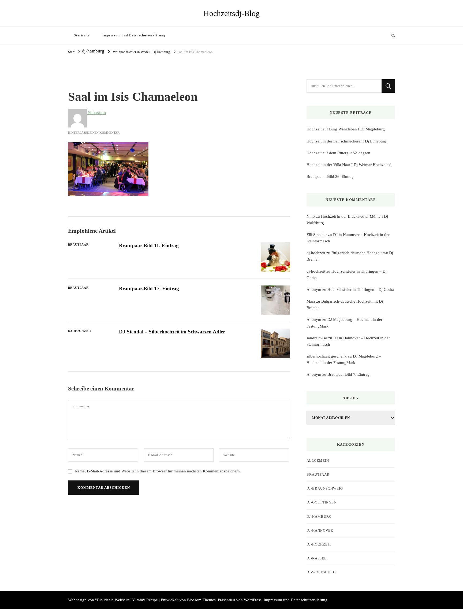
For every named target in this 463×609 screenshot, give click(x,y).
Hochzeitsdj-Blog (231, 13)
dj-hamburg (93, 51)
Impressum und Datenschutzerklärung (133, 35)
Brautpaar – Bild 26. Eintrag (330, 176)
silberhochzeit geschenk (327, 356)
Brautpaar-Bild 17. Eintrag (149, 288)
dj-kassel (317, 558)
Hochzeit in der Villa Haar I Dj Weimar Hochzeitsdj (350, 165)
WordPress (253, 600)
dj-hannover (320, 530)
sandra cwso (317, 338)
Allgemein (318, 460)
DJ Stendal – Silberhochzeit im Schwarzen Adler (172, 331)
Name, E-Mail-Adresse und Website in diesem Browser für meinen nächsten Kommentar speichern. (158, 471)
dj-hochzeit (316, 253)
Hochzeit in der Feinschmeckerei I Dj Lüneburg (346, 141)
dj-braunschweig (325, 488)
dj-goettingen (322, 502)
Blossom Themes (201, 600)
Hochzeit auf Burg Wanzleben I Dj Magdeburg (346, 129)
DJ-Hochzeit (80, 330)
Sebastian (96, 112)
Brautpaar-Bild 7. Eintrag (348, 374)
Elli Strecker (317, 234)
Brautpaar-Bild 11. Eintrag (149, 245)
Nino (311, 216)
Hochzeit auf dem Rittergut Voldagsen (338, 153)
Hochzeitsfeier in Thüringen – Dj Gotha (360, 289)
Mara (311, 301)
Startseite (81, 35)
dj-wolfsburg (321, 572)
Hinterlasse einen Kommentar (94, 132)
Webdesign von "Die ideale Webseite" (99, 600)
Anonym (314, 289)
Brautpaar (78, 244)
